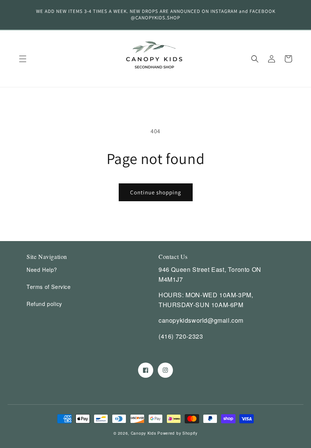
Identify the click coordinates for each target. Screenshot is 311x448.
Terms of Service (49, 286)
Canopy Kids (143, 433)
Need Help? (42, 269)
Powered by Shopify (177, 433)
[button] (22, 58)
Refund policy (44, 304)
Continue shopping (155, 192)
